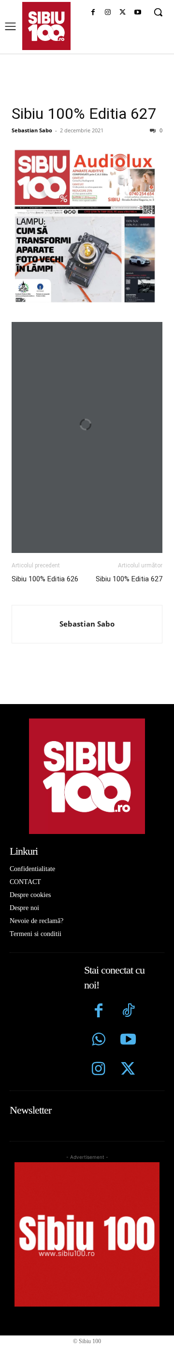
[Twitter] (128, 1070)
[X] (122, 12)
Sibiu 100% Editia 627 (84, 113)
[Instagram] (108, 12)
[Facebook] (93, 12)
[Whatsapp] (99, 1040)
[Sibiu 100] (46, 26)
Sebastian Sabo (32, 130)
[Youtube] (137, 12)
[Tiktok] (128, 1011)
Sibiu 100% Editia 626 (45, 579)
